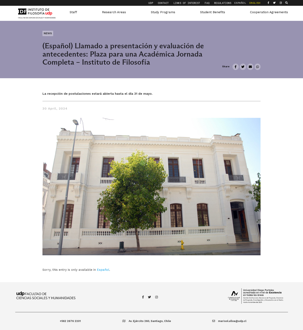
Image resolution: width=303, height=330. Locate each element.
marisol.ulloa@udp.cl (232, 321)
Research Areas (114, 12)
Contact (164, 3)
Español (103, 270)
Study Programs (163, 12)
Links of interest (188, 3)
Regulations (222, 3)
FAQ (208, 3)
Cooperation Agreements (269, 12)
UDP (151, 3)
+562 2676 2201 (70, 321)
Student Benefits (212, 12)
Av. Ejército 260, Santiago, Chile (150, 321)
